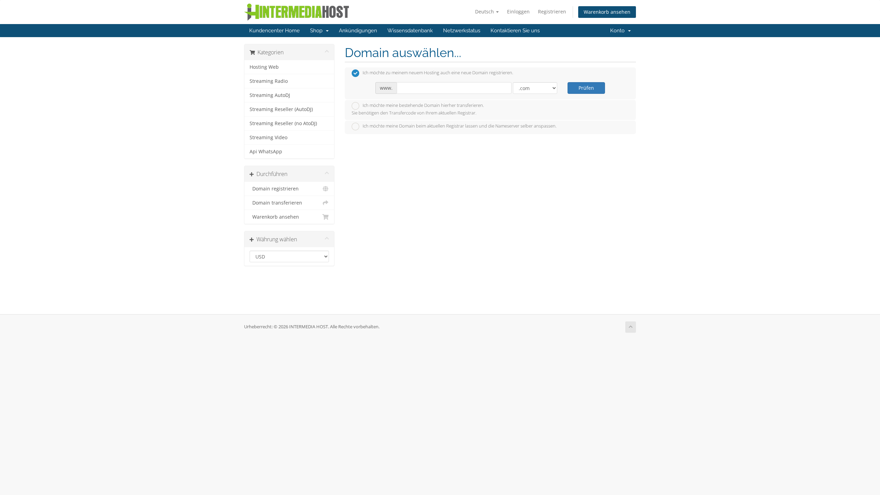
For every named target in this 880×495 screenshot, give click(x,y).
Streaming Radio (269, 81)
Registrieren (552, 11)
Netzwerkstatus (461, 31)
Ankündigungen (358, 31)
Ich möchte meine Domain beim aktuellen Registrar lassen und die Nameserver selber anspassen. (460, 126)
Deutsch (485, 11)
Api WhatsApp (266, 151)
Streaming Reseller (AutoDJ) (281, 109)
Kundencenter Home (274, 31)
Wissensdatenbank (410, 31)
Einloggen (518, 11)
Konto (618, 31)
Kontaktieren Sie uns (515, 31)
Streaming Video (268, 137)
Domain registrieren (274, 189)
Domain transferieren (276, 203)
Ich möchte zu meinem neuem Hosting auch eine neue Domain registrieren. (438, 73)
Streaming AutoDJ (270, 95)
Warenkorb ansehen (607, 12)
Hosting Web (264, 67)
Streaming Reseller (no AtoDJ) (283, 123)
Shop (317, 31)
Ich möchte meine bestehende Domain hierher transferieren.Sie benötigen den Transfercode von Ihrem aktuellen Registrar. (418, 109)
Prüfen (586, 88)
